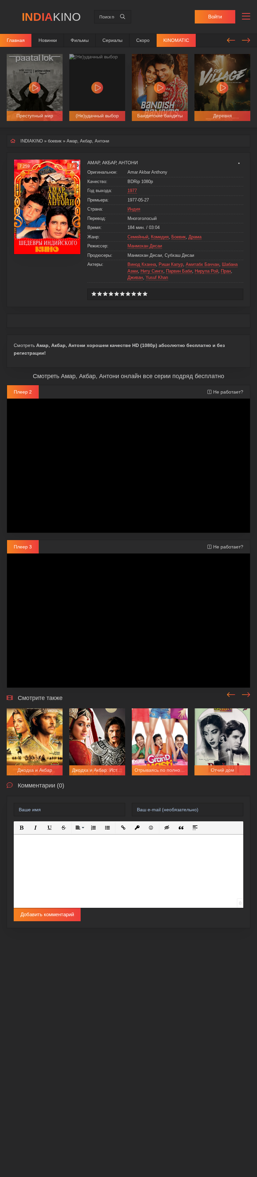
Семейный (137, 236)
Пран (226, 271)
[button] (21, 827)
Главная (16, 40)
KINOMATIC (176, 40)
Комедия (160, 236)
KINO (51, 16)
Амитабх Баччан (202, 264)
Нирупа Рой (206, 271)
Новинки (47, 40)
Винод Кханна (141, 264)
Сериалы (112, 40)
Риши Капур (171, 264)
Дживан (135, 277)
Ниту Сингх (152, 271)
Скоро (143, 40)
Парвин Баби (179, 271)
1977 (132, 190)
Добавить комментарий (47, 914)
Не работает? (228, 392)
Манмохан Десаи (144, 245)
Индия (133, 209)
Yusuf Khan (157, 277)
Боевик (178, 236)
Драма (194, 236)
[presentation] (231, 39)
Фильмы (80, 40)
